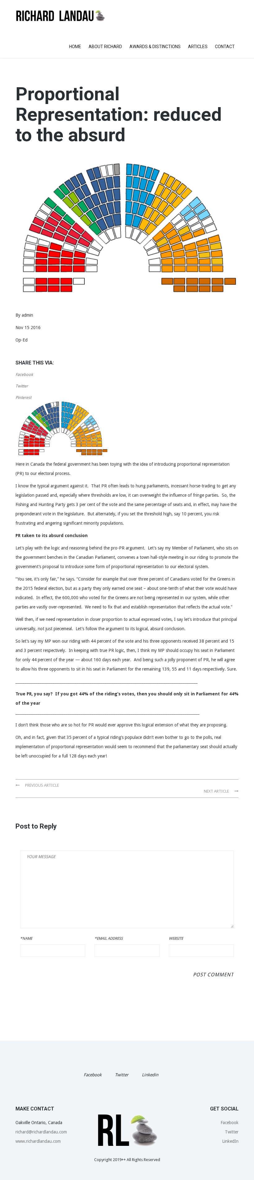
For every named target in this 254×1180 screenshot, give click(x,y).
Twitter (21, 386)
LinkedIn (230, 1141)
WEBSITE (176, 938)
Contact (225, 46)
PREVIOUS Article (41, 785)
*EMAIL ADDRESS (108, 938)
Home (75, 46)
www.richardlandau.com (38, 1141)
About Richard (105, 46)
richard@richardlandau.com (41, 1131)
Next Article (217, 791)
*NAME (26, 938)
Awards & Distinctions (155, 46)
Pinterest (23, 397)
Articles (198, 46)
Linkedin (150, 1074)
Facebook (24, 374)
